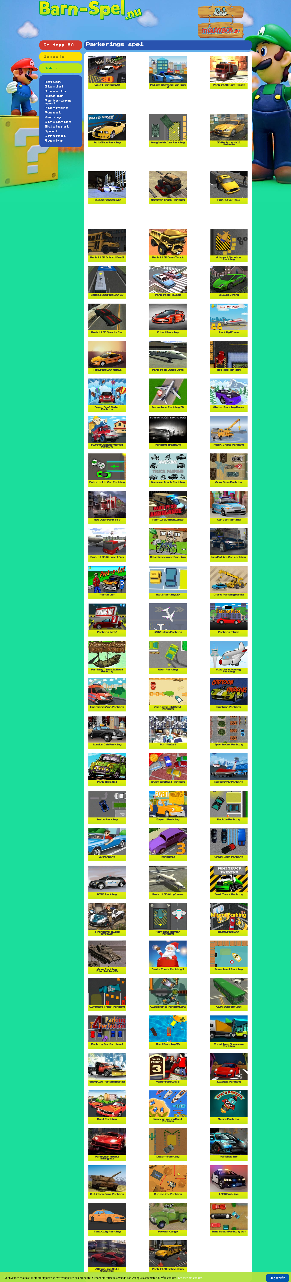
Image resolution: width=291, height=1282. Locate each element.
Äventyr (54, 140)
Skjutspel (57, 126)
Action (53, 82)
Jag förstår (278, 1277)
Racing (53, 117)
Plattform (57, 108)
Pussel (53, 112)
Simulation (58, 122)
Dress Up (55, 91)
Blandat (54, 86)
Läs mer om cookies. (190, 1277)
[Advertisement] (168, 103)
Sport (51, 131)
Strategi (55, 136)
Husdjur (54, 96)
